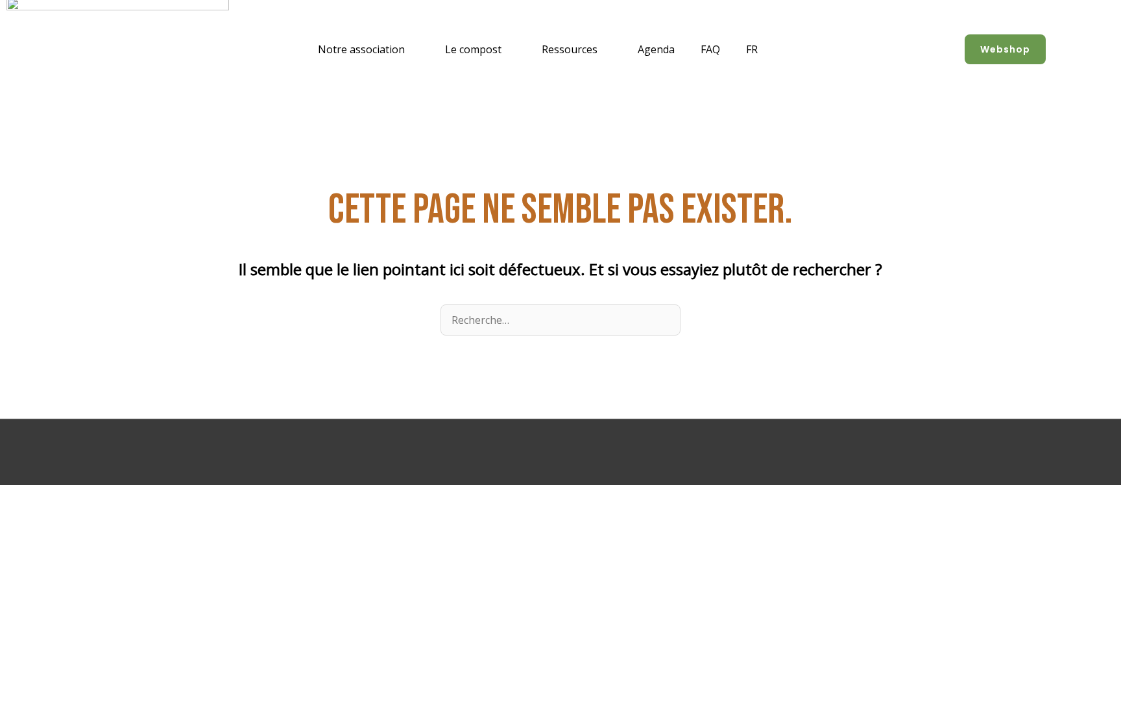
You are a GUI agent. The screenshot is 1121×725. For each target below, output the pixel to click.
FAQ (710, 49)
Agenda (656, 49)
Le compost (473, 49)
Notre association (361, 49)
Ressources (569, 49)
